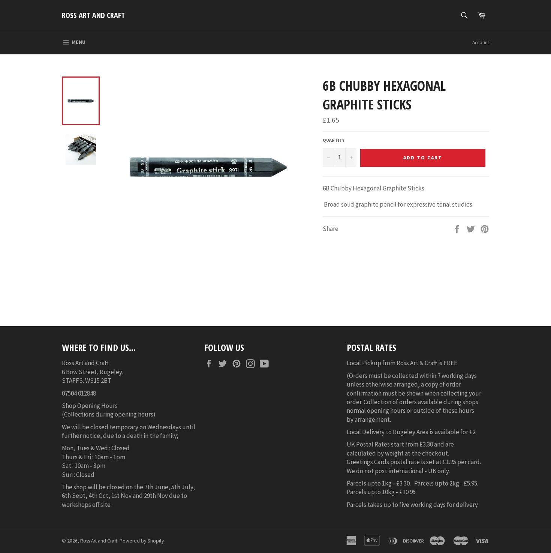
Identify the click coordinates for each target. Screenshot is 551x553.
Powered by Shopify (142, 541)
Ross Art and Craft (93, 15)
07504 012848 (79, 393)
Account (480, 42)
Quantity (333, 140)
